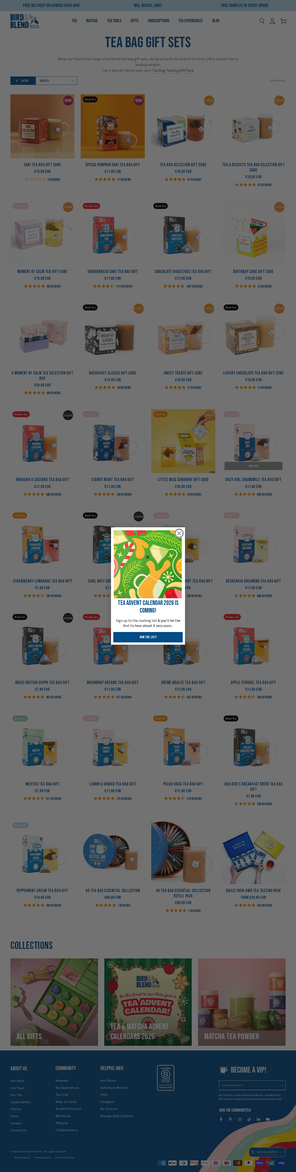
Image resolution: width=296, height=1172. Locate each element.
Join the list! (148, 637)
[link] (148, 564)
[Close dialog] (179, 533)
